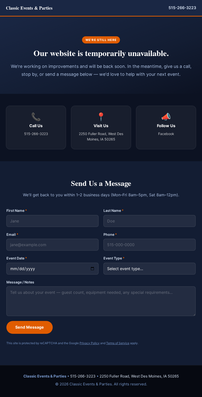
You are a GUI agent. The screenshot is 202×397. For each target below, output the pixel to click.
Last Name (113, 210)
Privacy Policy (90, 343)
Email (12, 234)
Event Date (16, 258)
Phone (110, 234)
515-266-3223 (182, 7)
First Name (16, 210)
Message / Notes (20, 282)
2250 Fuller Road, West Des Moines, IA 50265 (139, 376)
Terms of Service (117, 343)
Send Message (29, 327)
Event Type (114, 258)
